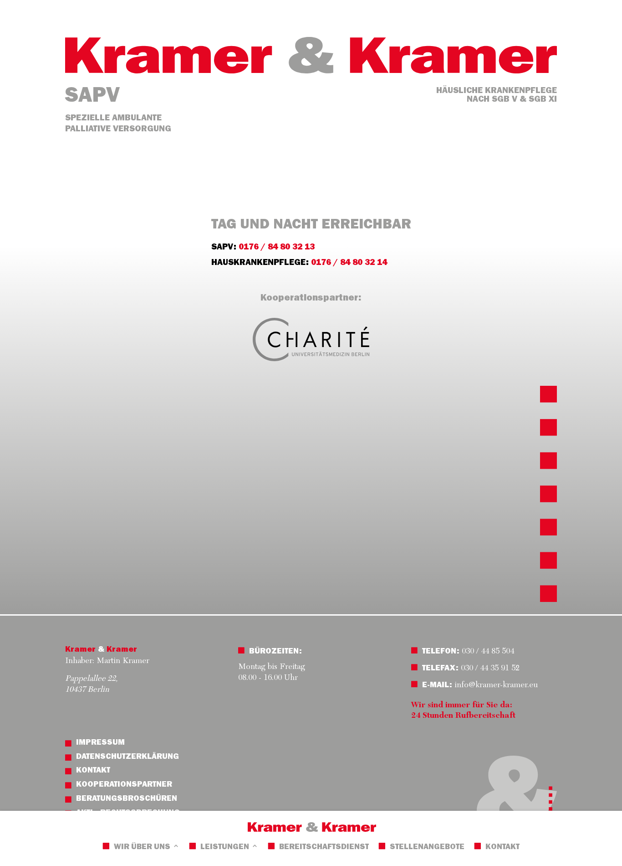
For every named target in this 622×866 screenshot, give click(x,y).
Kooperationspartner (124, 785)
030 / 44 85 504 (486, 652)
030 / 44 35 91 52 (490, 668)
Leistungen (224, 848)
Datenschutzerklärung (127, 757)
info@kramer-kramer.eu (496, 685)
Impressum (100, 743)
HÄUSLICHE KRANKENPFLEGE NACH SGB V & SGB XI (496, 95)
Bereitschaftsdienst (324, 848)
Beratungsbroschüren (126, 799)
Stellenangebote (427, 848)
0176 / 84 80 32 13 (277, 248)
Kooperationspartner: (310, 299)
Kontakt (502, 848)
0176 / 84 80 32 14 (349, 263)
